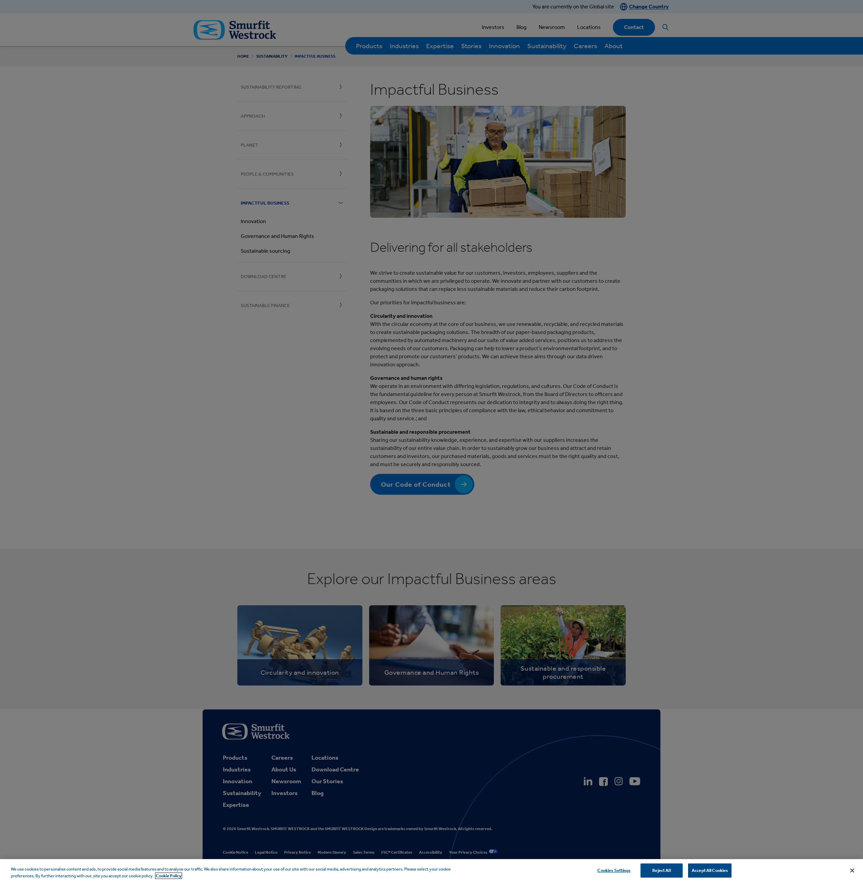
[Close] (852, 870)
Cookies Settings (613, 870)
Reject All (661, 870)
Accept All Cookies (710, 870)
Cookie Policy (168, 875)
